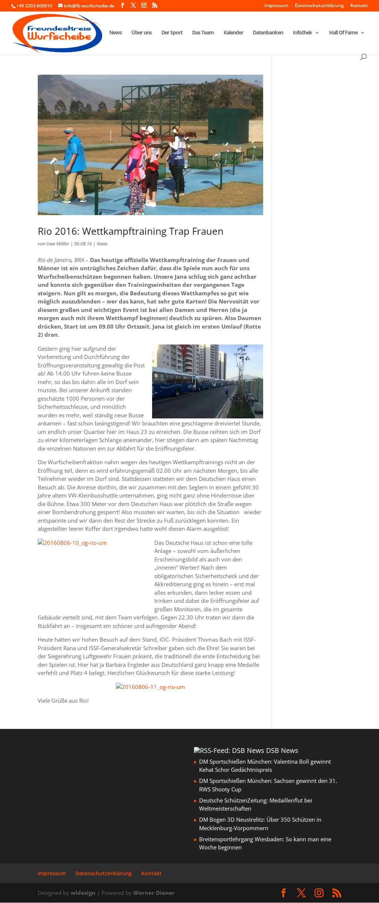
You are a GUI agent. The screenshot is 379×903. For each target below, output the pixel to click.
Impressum (276, 6)
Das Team (203, 33)
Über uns (141, 33)
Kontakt (359, 6)
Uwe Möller (57, 243)
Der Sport (171, 33)
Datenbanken (268, 33)
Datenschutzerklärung (319, 6)
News (115, 33)
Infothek (302, 33)
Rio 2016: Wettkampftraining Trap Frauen (131, 231)
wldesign (83, 892)
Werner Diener (154, 892)
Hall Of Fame (343, 33)
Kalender (233, 33)
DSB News (282, 750)
